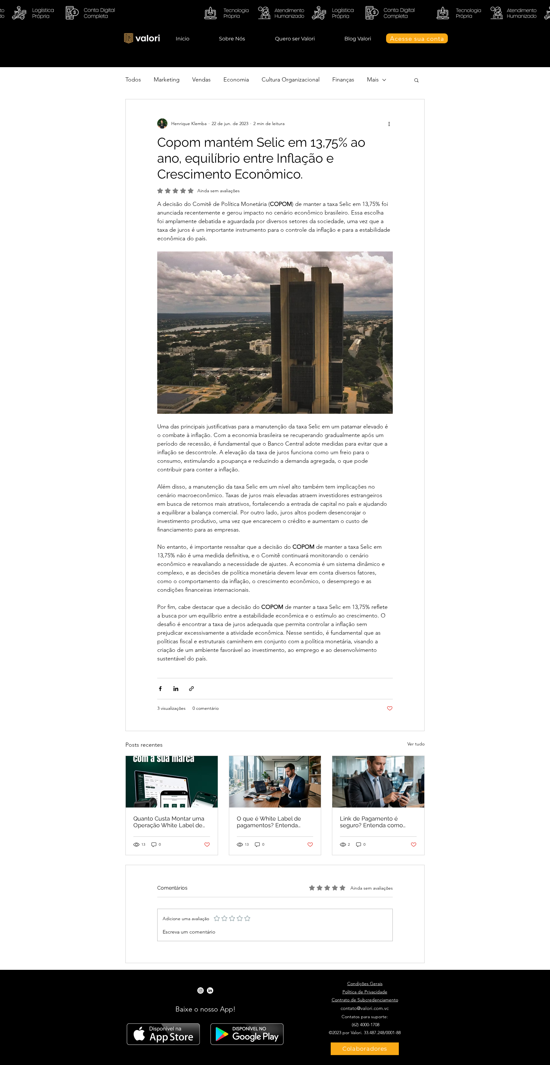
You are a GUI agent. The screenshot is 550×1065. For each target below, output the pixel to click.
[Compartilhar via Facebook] (160, 689)
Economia (236, 79)
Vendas (201, 79)
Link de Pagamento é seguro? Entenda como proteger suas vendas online (371, 822)
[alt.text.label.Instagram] (200, 990)
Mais (373, 79)
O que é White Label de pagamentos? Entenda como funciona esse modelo (269, 822)
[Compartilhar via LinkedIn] (176, 689)
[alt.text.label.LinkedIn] (210, 990)
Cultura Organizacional (291, 79)
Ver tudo (416, 744)
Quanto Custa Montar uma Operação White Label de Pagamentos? (168, 822)
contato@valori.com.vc (365, 1008)
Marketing (167, 79)
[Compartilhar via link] (191, 689)
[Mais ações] (389, 123)
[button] (416, 79)
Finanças (343, 79)
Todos (133, 79)
